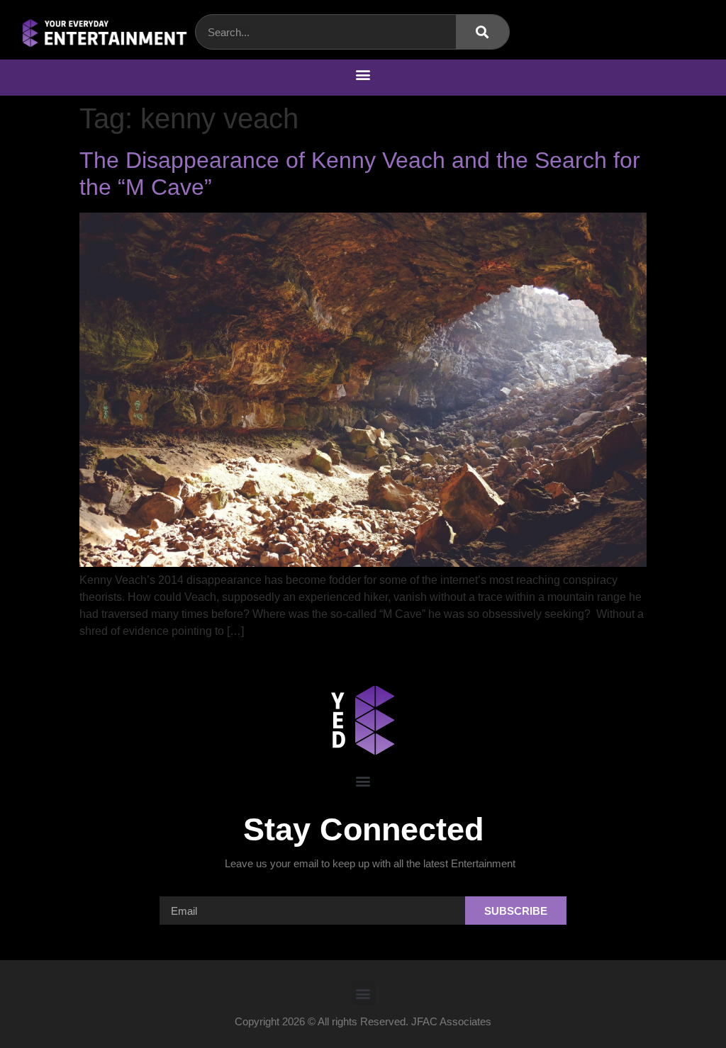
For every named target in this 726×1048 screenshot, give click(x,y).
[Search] (482, 32)
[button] (363, 74)
